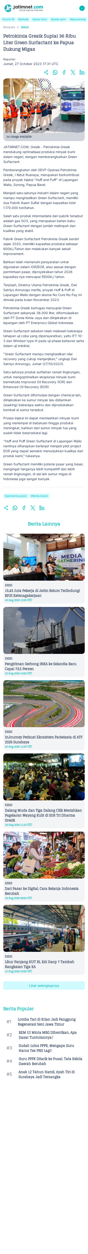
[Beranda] (23, 8)
